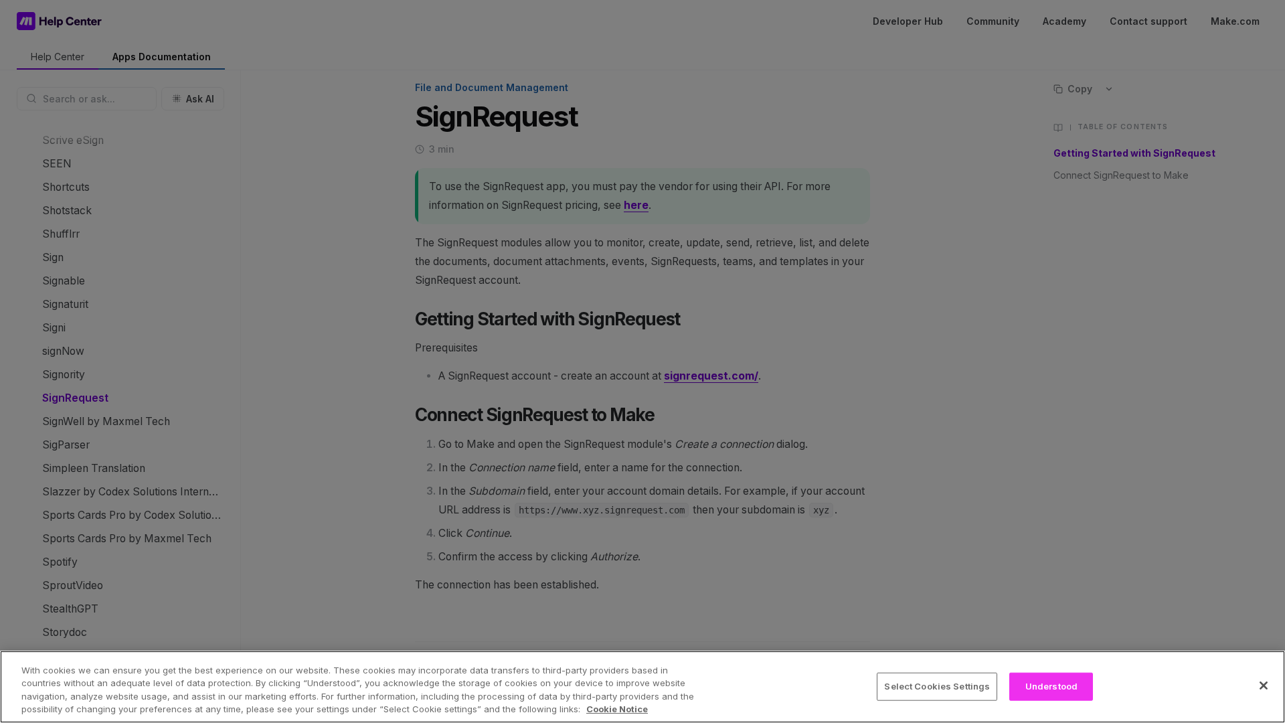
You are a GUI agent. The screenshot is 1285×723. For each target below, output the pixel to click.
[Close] (1263, 685)
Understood (1051, 686)
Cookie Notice (617, 709)
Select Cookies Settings (937, 686)
